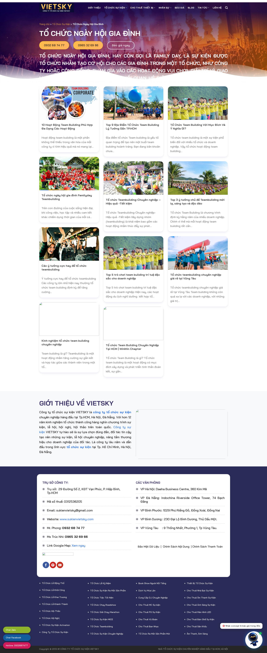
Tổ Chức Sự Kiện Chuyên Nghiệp (106, 633)
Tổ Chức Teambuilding (101, 626)
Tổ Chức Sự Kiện (114, 7)
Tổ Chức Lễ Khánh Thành (55, 604)
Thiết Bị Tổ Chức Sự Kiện (200, 583)
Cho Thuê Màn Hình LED (199, 612)
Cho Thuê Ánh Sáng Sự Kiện (201, 605)
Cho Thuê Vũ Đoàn (147, 619)
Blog (191, 7)
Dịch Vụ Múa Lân (146, 590)
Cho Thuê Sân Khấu (197, 626)
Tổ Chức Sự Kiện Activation (56, 625)
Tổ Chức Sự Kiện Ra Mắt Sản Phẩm (108, 590)
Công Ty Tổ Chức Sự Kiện (55, 632)
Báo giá (179, 7)
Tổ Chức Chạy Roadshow (103, 605)
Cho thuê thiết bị (141, 7)
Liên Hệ (217, 7)
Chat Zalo (11, 629)
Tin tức (202, 7)
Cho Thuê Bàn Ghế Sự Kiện (200, 619)
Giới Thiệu (94, 7)
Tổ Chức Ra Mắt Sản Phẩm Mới (154, 633)
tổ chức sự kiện (79, 447)
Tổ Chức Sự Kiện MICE (101, 619)
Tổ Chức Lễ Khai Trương (54, 597)
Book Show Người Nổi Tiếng (152, 583)
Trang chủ (44, 24)
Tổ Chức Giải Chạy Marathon (104, 612)
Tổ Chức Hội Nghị (50, 618)
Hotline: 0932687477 (17, 645)
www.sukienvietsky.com (76, 519)
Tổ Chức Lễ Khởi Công (53, 590)
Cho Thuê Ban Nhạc (148, 626)
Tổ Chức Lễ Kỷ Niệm (100, 583)
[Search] (226, 8)
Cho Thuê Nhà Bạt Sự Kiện (200, 590)
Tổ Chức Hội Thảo (51, 611)
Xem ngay (78, 545)
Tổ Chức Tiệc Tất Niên (101, 597)
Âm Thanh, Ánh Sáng (197, 633)
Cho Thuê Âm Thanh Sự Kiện (201, 597)
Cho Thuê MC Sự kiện (149, 605)
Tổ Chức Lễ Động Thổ (53, 583)
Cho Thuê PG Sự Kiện (149, 612)
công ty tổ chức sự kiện (112, 412)
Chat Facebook (13, 637)
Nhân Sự (164, 7)
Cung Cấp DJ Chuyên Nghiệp (153, 597)
